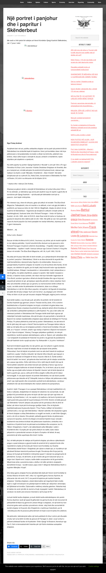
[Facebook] (2, 277)
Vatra (88, 257)
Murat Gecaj (88, 243)
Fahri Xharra (83, 227)
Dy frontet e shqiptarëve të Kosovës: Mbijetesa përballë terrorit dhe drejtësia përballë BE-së (84, 127)
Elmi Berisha (94, 219)
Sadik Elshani (95, 251)
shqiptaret (96, 254)
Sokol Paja (76, 257)
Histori (18, 552)
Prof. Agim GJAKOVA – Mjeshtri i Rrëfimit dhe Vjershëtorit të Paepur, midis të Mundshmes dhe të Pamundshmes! (84, 151)
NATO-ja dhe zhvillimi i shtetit (80, 135)
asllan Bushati (78, 206)
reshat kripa (87, 251)
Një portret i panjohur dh (55, 554)
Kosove (73, 242)
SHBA (72, 254)
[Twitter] (2, 282)
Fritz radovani (85, 231)
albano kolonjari (74, 202)
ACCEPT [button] (53, 570)
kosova (89, 239)
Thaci (83, 257)
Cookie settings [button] (94, 566)
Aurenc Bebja (76, 210)
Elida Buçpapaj (84, 219)
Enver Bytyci (75, 223)
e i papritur (20, 554)
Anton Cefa (90, 202)
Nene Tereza (83, 245)
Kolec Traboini (81, 240)
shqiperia (90, 254)
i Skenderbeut (40, 554)
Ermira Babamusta (83, 223)
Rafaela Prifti (76, 248)
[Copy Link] (2, 287)
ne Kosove (76, 245)
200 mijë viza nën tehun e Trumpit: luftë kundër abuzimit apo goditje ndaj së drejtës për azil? (84, 52)
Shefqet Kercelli (80, 253)
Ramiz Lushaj (79, 251)
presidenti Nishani (92, 245)
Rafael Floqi (86, 248)
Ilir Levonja (83, 235)
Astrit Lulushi (89, 205)
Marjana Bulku (81, 243)
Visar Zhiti (94, 257)
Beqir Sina (86, 215)
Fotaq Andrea (29, 554)
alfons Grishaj (83, 202)
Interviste (92, 236)
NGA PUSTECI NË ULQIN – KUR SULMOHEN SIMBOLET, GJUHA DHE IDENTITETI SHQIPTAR (84, 142)
